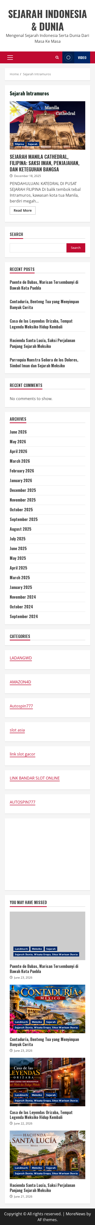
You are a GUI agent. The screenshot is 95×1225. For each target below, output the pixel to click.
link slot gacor (22, 754)
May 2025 (18, 558)
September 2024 (24, 616)
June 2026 (18, 432)
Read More (25, 211)
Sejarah (33, 144)
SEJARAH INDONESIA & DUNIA (47, 20)
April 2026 (18, 451)
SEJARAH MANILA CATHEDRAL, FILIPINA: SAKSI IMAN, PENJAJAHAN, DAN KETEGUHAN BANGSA (47, 125)
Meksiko (37, 948)
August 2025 (20, 529)
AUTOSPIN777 (22, 802)
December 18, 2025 (27, 176)
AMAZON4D (20, 682)
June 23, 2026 (23, 977)
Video (82, 57)
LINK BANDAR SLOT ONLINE (35, 778)
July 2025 (18, 539)
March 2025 (20, 577)
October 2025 (21, 509)
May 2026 (18, 442)
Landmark (21, 948)
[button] (10, 57)
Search (16, 234)
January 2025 (21, 587)
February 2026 (22, 471)
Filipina (19, 144)
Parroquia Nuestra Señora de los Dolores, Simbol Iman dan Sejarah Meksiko (44, 363)
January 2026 (21, 480)
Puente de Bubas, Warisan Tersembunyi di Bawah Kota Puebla (47, 936)
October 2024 (21, 607)
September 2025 (24, 519)
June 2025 (18, 548)
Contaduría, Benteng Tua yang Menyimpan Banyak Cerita (47, 1009)
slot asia (17, 730)
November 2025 (23, 500)
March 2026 (20, 461)
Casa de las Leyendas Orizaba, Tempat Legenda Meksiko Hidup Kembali (41, 324)
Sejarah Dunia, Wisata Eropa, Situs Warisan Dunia (46, 954)
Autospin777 (21, 706)
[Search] (57, 57)
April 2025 (18, 568)
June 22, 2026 (23, 1123)
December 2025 (23, 490)
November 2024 (23, 597)
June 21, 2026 (23, 1196)
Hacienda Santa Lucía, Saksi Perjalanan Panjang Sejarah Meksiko (42, 343)
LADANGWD (21, 658)
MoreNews (76, 1214)
